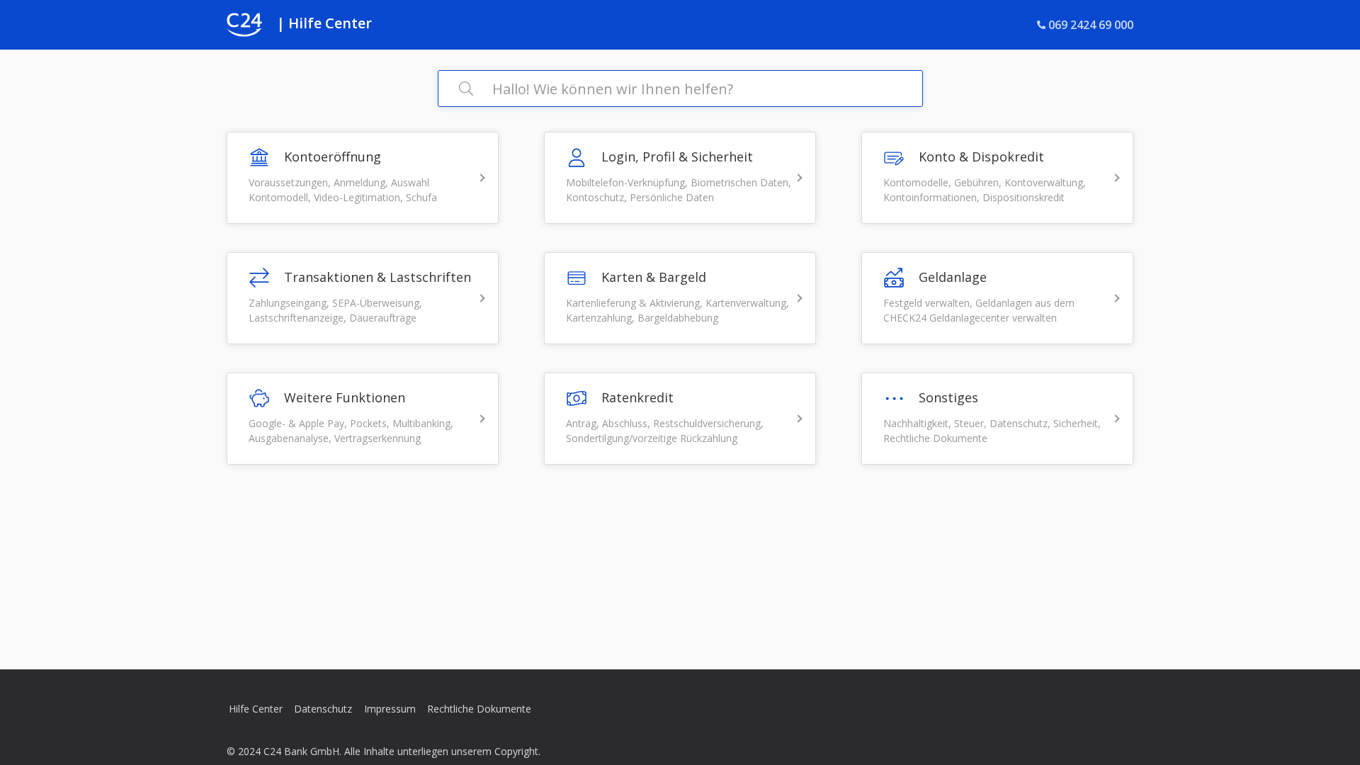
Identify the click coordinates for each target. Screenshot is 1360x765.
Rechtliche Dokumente (479, 708)
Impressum (390, 708)
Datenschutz (323, 708)
